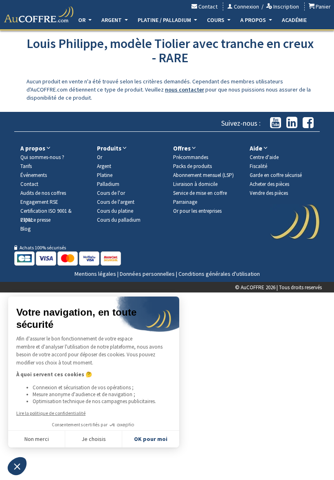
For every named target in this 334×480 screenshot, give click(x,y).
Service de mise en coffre (200, 193)
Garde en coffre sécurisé (276, 175)
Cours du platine (115, 210)
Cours (216, 20)
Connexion (246, 6)
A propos (253, 20)
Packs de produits (192, 166)
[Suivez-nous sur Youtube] (275, 123)
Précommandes (190, 157)
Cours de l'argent (115, 202)
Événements (33, 175)
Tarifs (26, 166)
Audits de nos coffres (43, 193)
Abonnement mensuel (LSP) (203, 175)
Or (82, 20)
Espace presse (35, 219)
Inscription (285, 6)
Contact (207, 6)
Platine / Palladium (165, 20)
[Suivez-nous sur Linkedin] (291, 123)
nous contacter (184, 89)
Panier (322, 6)
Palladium (108, 184)
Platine (104, 175)
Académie (294, 20)
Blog (25, 228)
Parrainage (185, 202)
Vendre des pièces (269, 193)
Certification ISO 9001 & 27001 (46, 211)
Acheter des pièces (269, 184)
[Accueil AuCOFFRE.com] (38, 15)
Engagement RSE (39, 202)
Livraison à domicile (195, 184)
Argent (112, 20)
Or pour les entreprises (197, 210)
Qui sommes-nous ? (42, 157)
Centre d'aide (264, 157)
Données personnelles (147, 273)
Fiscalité (258, 166)
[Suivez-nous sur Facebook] (308, 123)
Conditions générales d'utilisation (219, 273)
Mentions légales (95, 273)
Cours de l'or (111, 193)
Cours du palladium (119, 219)
